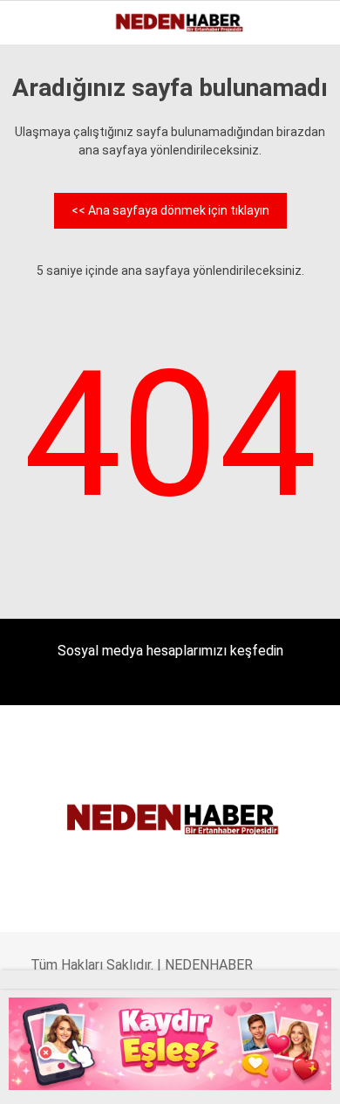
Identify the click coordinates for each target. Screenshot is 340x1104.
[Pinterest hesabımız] (193, 1075)
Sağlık (47, 355)
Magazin (53, 284)
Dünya (45, 214)
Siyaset (50, 320)
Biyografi (55, 179)
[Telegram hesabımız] (230, 1075)
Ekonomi (52, 143)
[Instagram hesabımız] (117, 1075)
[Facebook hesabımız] (41, 1075)
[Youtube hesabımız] (154, 1075)
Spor (41, 250)
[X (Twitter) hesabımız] (79, 1075)
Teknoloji (58, 391)
